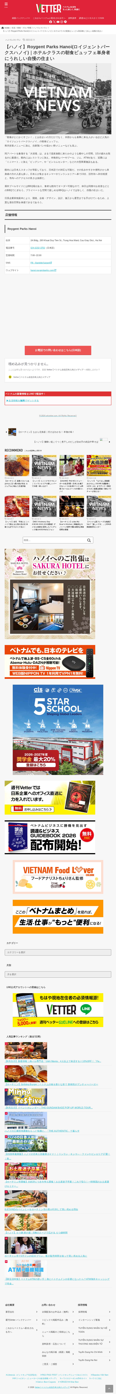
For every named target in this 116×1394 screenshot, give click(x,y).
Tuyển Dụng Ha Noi (87, 1360)
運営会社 (10, 1312)
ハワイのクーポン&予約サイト (74, 1378)
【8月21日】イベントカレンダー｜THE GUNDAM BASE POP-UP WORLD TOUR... (49, 1107)
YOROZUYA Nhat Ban (69, 1382)
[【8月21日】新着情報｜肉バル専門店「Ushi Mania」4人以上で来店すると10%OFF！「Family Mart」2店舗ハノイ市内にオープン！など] (26, 1056)
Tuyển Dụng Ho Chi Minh (90, 1352)
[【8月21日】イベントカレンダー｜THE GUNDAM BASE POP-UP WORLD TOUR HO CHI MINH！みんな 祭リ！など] (26, 1103)
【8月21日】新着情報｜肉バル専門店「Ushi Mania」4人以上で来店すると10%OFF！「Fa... (53, 1061)
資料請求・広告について (54, 1344)
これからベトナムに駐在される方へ (49, 18)
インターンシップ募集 (89, 1320)
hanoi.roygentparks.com (42, 270)
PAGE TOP (110, 1350)
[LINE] (65, 21)
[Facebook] (50, 21)
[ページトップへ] (109, 1389)
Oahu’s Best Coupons (46, 1382)
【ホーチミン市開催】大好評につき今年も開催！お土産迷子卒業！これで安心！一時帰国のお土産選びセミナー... (57, 1183)
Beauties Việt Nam (100, 1375)
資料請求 (72, 18)
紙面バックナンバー (21, 18)
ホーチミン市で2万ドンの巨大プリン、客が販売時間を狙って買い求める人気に (46, 1256)
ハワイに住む (96, 1378)
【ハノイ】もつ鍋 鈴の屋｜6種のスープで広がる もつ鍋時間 (36, 1232)
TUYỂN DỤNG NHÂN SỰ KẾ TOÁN (92, 1330)
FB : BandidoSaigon (40, 263)
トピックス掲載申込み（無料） (55, 1322)
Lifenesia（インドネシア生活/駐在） (22, 1375)
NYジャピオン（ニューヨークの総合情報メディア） (36, 1378)
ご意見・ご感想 (49, 1364)
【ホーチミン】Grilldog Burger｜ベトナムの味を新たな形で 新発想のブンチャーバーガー (51, 1084)
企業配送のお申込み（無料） (56, 1312)
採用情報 (82, 1312)
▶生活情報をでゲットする (22, 400)
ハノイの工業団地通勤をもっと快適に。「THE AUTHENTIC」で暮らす (42, 1131)
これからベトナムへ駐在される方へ (20, 1330)
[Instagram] (61, 21)
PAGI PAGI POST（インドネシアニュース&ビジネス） (65, 1375)
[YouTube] (58, 21)
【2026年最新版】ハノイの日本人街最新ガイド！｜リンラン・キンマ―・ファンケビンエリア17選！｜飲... (57, 1156)
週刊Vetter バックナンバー (18, 1320)
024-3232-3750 (38, 248)
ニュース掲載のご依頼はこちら (56, 1334)
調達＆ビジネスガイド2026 (91, 18)
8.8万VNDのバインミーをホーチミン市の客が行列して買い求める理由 (41, 1209)
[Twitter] (54, 21)
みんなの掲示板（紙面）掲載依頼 (56, 1354)
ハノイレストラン (13, 40)
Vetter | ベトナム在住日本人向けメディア (52, 1387)
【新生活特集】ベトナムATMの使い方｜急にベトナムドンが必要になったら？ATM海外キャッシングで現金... (57, 1281)
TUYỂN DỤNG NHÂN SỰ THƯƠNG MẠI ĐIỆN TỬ (91, 1342)
